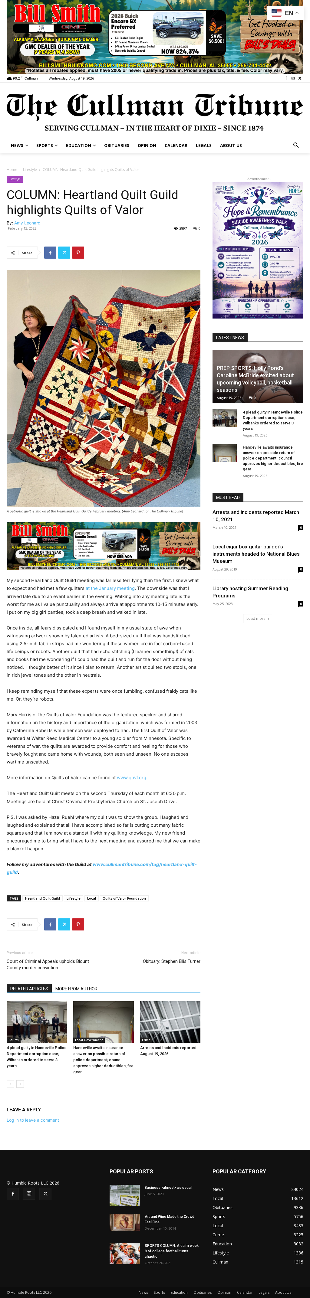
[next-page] (20, 1084)
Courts (13, 1040)
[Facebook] (286, 78)
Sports (159, 1292)
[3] (155, 36)
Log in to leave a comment (33, 1120)
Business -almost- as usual (168, 1187)
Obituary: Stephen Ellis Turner (171, 961)
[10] (103, 545)
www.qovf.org (131, 777)
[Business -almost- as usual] (125, 1195)
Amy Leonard (27, 222)
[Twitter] (299, 78)
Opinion (224, 1292)
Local (91, 898)
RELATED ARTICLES (29, 988)
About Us (283, 1292)
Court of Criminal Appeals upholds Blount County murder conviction (48, 964)
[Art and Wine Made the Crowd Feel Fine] (125, 1222)
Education (179, 1292)
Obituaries (202, 1292)
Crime (146, 1040)
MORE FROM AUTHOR (76, 988)
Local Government (89, 1040)
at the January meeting (110, 588)
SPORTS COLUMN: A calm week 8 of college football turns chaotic (172, 1251)
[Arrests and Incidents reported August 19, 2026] (170, 1022)
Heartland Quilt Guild (42, 898)
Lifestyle (30, 169)
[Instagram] (292, 78)
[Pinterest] (78, 253)
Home (12, 169)
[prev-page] (10, 1084)
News (143, 1292)
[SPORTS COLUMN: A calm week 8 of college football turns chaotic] (125, 1253)
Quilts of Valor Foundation (124, 898)
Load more (255, 618)
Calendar (245, 1292)
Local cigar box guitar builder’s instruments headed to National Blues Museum (256, 554)
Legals (264, 1292)
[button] (296, 145)
